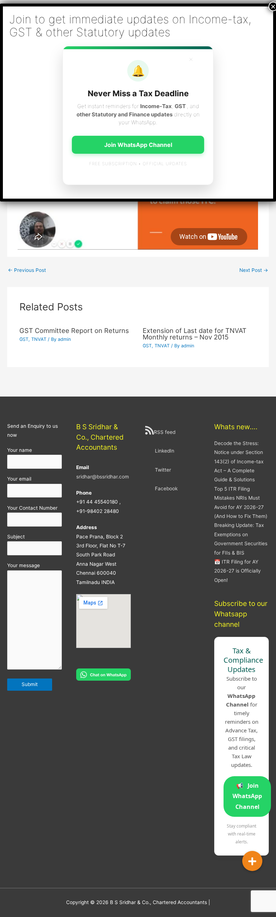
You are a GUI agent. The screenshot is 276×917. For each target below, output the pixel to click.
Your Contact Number (32, 508)
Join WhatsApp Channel (247, 796)
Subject (16, 536)
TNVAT (38, 339)
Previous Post (27, 270)
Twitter (163, 470)
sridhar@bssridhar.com (102, 477)
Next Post (253, 270)
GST (23, 339)
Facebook (166, 488)
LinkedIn (164, 451)
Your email (19, 479)
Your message (23, 565)
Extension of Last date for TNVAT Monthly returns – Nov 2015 (195, 333)
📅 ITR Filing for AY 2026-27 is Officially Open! (237, 571)
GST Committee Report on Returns (74, 330)
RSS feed (164, 432)
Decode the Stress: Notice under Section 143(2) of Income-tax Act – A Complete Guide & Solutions (238, 461)
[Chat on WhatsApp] (103, 674)
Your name (19, 450)
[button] (252, 861)
